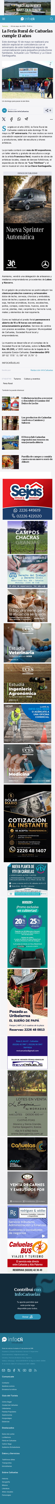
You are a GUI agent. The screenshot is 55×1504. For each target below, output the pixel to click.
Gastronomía (7, 1415)
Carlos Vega (6, 1444)
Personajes (6, 1495)
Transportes (7, 1463)
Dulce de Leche (8, 1434)
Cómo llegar (7, 1402)
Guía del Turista (10, 1395)
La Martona (6, 1437)
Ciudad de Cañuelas (10, 1405)
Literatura (5, 1488)
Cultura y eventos (32, 379)
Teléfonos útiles (8, 1460)
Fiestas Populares (9, 1412)
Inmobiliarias (7, 1466)
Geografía (6, 1482)
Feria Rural (8, 383)
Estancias (5, 1422)
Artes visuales (7, 1492)
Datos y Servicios (11, 1453)
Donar (25, 1317)
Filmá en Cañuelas (9, 1441)
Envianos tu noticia (9, 1389)
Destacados (8, 1428)
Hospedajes (7, 1418)
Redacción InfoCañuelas (42, 370)
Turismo (5, 26)
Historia (5, 1479)
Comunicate (8, 1376)
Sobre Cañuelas (10, 1472)
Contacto (5, 1383)
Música (5, 1485)
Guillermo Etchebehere (11, 1447)
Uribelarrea (6, 1408)
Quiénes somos (8, 1386)
